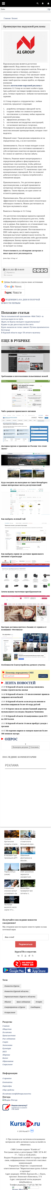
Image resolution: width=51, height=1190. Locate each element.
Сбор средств (8, 1090)
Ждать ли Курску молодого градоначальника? (20, 322)
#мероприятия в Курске (14, 1007)
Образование (7, 1061)
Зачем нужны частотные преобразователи (21, 591)
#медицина (35, 1007)
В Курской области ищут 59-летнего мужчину (20, 333)
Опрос (11, 739)
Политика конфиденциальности (16, 1094)
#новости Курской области (16, 991)
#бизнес (7, 1002)
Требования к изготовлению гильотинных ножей (24, 376)
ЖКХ (4, 1051)
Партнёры (7, 1086)
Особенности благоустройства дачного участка (23, 665)
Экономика (7, 1045)
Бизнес (15, 18)
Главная (7, 18)
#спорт (39, 1002)
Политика (7, 1032)
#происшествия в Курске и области (19, 996)
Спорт (5, 1042)
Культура (6, 1048)
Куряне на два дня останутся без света (17, 324)
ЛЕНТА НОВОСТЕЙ (20, 683)
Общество (7, 1029)
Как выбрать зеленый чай (13, 519)
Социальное (7, 1064)
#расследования (23, 1002)
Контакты (7, 1082)
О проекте (7, 1078)
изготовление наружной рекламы (26, 85)
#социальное (9, 1012)
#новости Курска (11, 986)
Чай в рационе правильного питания (18, 411)
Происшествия (8, 1035)
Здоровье (6, 1055)
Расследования (8, 1039)
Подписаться (25, 944)
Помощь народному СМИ (19, 672)
